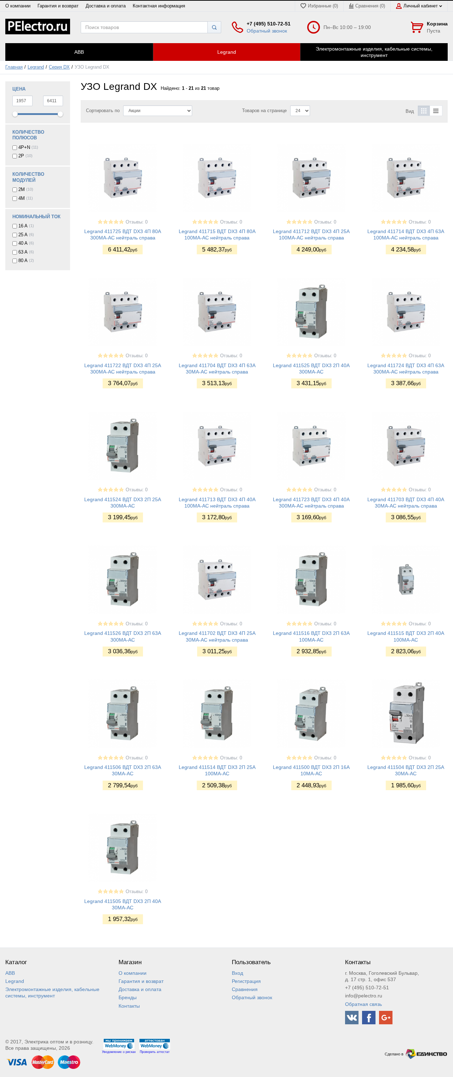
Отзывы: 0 (137, 222)
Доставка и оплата (106, 6)
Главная (14, 67)
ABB (10, 973)
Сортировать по (103, 110)
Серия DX (59, 67)
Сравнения (245, 989)
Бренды (128, 997)
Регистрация (246, 981)
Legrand (36, 67)
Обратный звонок (267, 31)
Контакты (129, 1006)
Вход (237, 973)
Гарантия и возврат (58, 6)
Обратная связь (363, 1004)
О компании (17, 6)
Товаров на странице (264, 110)
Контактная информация (159, 6)
